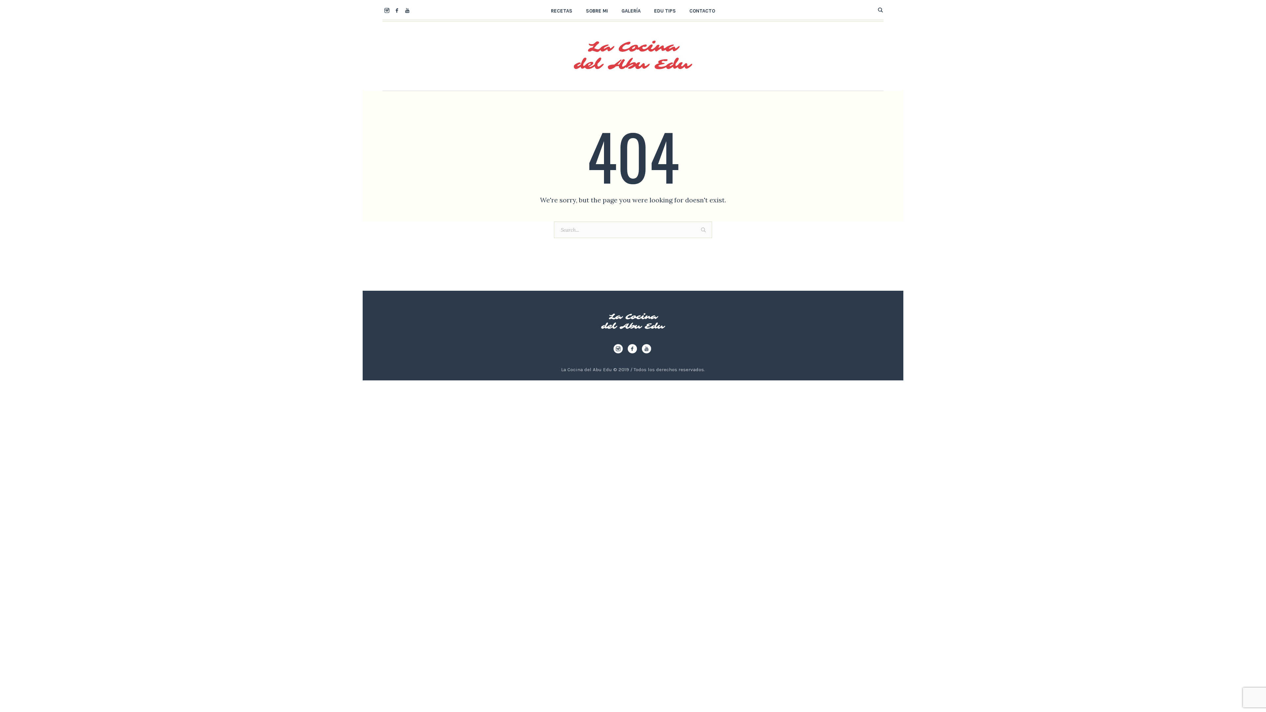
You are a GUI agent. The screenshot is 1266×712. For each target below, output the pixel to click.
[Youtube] (407, 10)
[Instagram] (386, 10)
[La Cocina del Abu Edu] (633, 321)
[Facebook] (397, 10)
